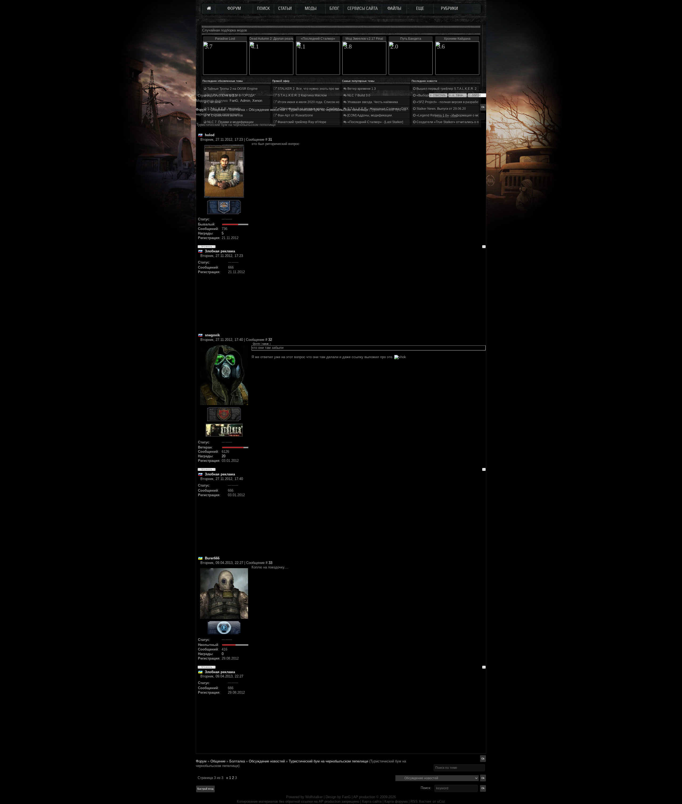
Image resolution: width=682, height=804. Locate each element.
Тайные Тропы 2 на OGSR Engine (232, 89)
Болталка (237, 761)
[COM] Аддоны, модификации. (370, 115)
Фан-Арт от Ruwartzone (295, 115)
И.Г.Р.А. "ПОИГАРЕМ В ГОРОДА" (230, 95)
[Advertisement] (368, 295)
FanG (347, 797)
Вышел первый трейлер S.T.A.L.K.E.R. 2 (446, 89)
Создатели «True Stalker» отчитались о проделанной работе (462, 122)
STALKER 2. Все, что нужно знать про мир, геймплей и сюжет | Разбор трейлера (338, 89)
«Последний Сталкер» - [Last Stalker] (375, 122)
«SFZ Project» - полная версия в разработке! (450, 102)
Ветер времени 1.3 (361, 89)
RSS (414, 801)
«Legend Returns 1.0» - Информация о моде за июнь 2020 (460, 115)
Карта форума (396, 801)
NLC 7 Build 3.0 (358, 95)
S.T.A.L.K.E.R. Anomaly (223, 109)
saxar (265, 343)
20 (223, 456)
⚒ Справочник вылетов (224, 115)
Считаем (213, 102)
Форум (201, 110)
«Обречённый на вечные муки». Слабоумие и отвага (317, 109)
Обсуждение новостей (267, 761)
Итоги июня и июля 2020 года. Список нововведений (317, 102)
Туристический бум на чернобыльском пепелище (328, 761)
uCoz (441, 801)
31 (270, 140)
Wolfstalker (314, 797)
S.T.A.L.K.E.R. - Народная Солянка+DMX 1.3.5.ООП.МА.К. (390, 109)
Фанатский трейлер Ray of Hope (301, 122)
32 (270, 340)
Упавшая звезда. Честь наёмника (372, 102)
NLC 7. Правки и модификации (230, 122)
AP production (364, 797)
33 (270, 563)
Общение (217, 761)
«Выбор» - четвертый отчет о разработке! (448, 95)
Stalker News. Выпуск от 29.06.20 (441, 109)
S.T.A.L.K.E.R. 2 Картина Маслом (302, 95)
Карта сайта (371, 801)
